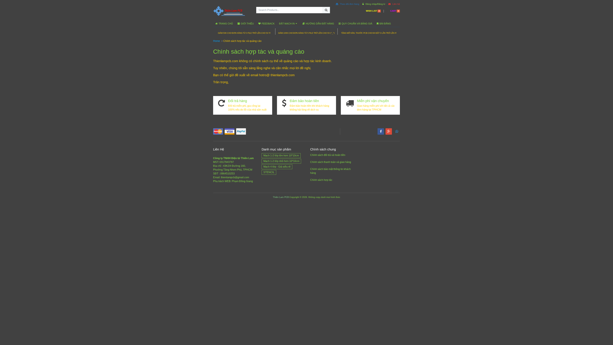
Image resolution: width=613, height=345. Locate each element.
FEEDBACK (268, 23)
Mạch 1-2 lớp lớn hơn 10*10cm (281, 155)
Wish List (371, 11)
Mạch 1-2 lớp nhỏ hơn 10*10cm (281, 161)
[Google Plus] (389, 131)
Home (216, 41)
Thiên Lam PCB (281, 197)
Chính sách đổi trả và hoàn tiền (327, 155)
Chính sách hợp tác (321, 180)
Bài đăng (385, 23)
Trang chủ (225, 23)
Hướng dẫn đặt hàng (319, 23)
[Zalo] (397, 131)
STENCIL (268, 172)
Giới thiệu (247, 23)
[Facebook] (381, 131)
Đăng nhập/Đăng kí (375, 4)
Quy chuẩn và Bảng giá (356, 23)
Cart (393, 11)
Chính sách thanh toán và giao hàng (330, 162)
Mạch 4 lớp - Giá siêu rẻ (277, 166)
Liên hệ (396, 4)
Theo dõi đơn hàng (349, 4)
